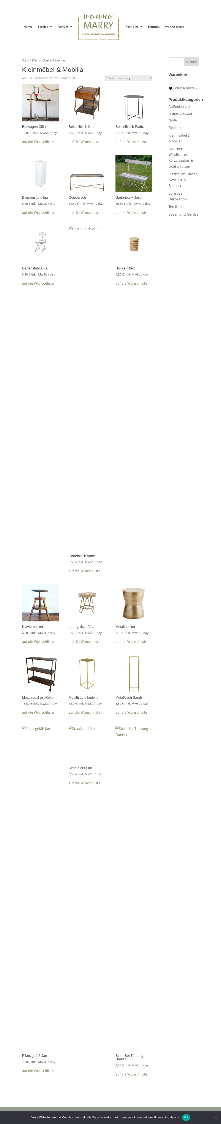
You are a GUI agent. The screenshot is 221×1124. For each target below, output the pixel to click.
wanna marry (174, 26)
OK (186, 1117)
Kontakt (154, 26)
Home (28, 26)
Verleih (63, 26)
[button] (38, 142)
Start (25, 60)
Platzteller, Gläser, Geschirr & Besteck (183, 180)
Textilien (175, 206)
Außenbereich (180, 106)
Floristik (175, 127)
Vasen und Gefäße (183, 214)
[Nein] (215, 1117)
